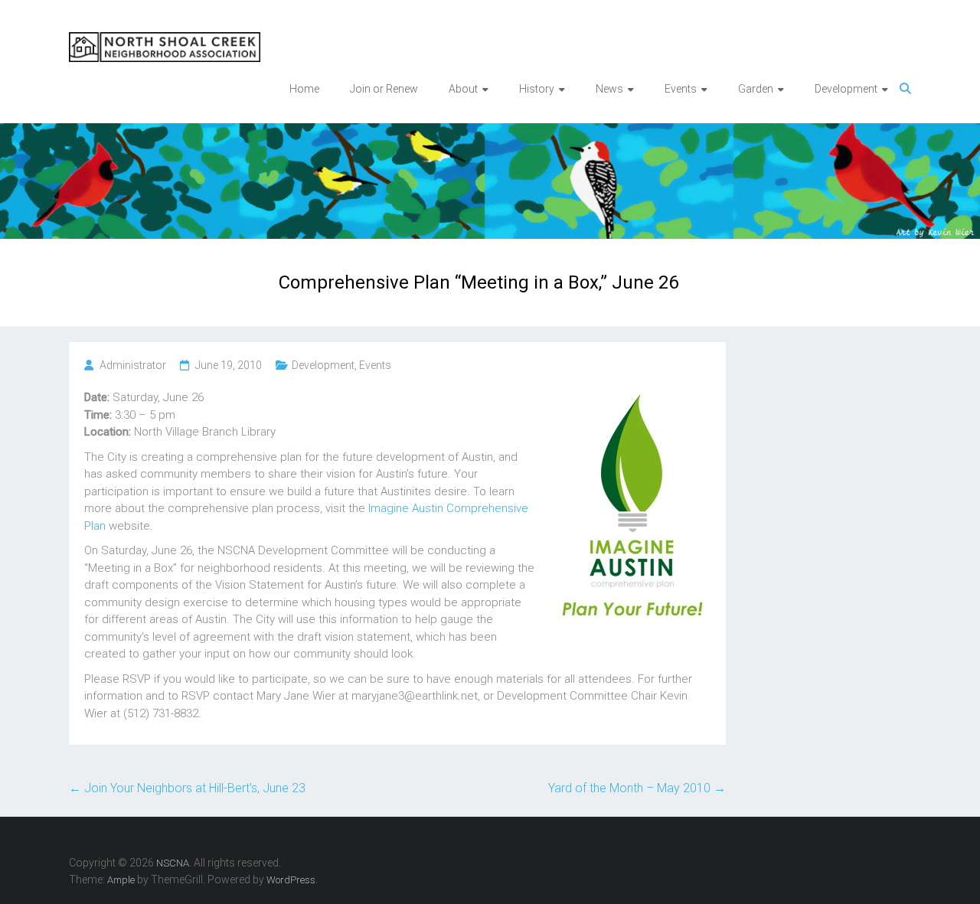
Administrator (133, 365)
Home (304, 89)
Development (323, 365)
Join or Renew (384, 89)
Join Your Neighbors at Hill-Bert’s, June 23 (187, 788)
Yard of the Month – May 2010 (637, 788)
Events (375, 365)
